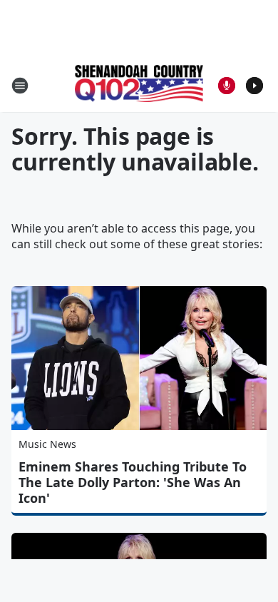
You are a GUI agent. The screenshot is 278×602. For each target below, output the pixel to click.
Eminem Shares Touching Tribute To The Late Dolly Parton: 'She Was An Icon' (133, 482)
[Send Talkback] (226, 85)
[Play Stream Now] (254, 85)
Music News (47, 444)
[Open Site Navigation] (20, 85)
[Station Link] (139, 85)
